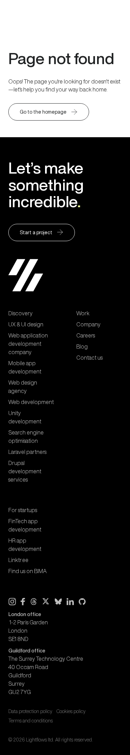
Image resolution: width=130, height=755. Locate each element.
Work (82, 313)
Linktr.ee (18, 560)
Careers (85, 335)
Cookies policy (71, 711)
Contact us (89, 357)
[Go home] (32, 13)
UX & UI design (25, 324)
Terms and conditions (30, 720)
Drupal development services (24, 471)
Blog (82, 346)
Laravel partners (27, 452)
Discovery (20, 313)
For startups (22, 510)
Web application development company (28, 344)
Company (88, 324)
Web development (31, 402)
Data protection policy (30, 711)
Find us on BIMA (27, 571)
